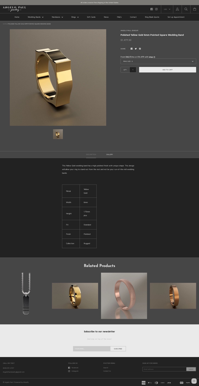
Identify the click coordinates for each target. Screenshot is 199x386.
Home (17, 17)
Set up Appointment (176, 17)
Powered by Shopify (21, 382)
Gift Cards (91, 17)
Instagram (75, 371)
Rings (73, 17)
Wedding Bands (34, 17)
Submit (191, 369)
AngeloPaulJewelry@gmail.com (13, 372)
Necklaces (56, 17)
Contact (133, 17)
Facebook (75, 368)
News (106, 17)
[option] (58, 77)
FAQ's (119, 17)
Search (105, 368)
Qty (125, 70)
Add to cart (167, 70)
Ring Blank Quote (152, 17)
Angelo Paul (9, 382)
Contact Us (107, 371)
